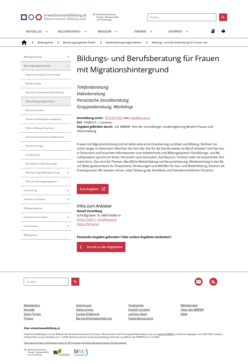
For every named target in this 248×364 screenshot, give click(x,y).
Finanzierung (30, 190)
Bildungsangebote (33, 208)
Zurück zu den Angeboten (101, 247)
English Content (139, 310)
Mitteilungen (189, 305)
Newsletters (32, 305)
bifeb (184, 314)
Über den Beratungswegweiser (41, 181)
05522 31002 (85, 220)
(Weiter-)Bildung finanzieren (40, 128)
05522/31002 (113, 118)
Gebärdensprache (140, 318)
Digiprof (175, 31)
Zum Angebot (93, 189)
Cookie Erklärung (87, 314)
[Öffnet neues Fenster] (106, 17)
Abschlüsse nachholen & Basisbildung (45, 92)
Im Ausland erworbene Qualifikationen (45, 136)
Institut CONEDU (166, 334)
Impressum (84, 305)
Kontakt (29, 310)
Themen (140, 31)
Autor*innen (32, 314)
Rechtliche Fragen (35, 145)
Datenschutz (84, 310)
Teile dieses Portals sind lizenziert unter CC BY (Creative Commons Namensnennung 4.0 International (75, 342)
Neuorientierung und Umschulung (43, 74)
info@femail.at (140, 118)
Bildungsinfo (69, 31)
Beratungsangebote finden (79, 42)
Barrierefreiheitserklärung (94, 318)
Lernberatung (32, 154)
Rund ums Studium (35, 110)
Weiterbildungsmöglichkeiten (124, 42)
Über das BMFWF (192, 310)
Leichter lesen (137, 314)
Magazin (104, 31)
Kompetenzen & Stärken (36, 217)
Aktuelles (34, 31)
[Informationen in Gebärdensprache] (213, 31)
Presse (28, 318)
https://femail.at (88, 224)
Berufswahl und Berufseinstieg (41, 163)
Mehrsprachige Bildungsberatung (43, 172)
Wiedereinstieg (33, 83)
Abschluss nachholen (34, 199)
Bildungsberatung (33, 56)
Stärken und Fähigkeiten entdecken (43, 119)
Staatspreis (136, 305)
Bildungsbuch (30, 234)
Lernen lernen (31, 226)
